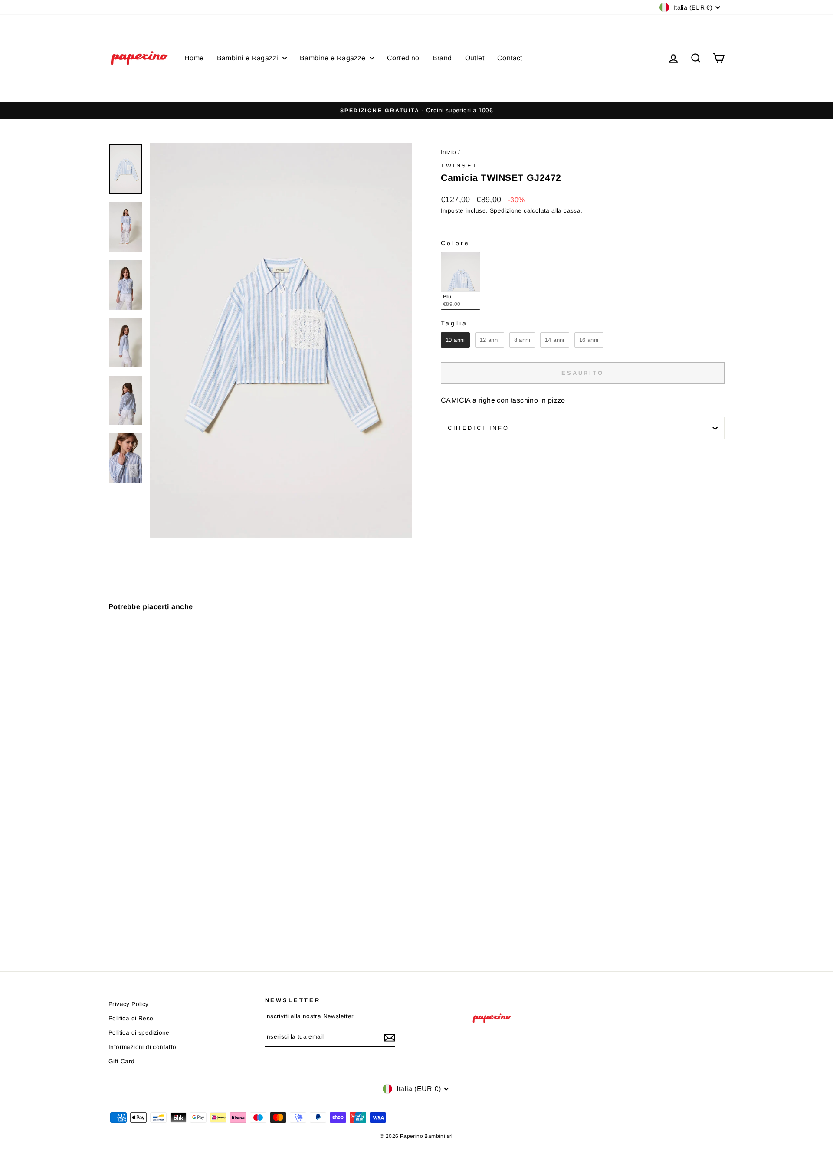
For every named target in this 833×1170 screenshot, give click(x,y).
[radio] (460, 281)
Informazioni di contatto (142, 1047)
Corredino (403, 58)
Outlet (474, 58)
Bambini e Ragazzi (248, 58)
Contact (509, 58)
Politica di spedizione (139, 1032)
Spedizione (506, 210)
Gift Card (121, 1061)
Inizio (448, 152)
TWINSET (459, 165)
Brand (442, 58)
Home (194, 58)
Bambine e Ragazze (333, 58)
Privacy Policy (128, 1004)
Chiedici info (478, 428)
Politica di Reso (130, 1018)
